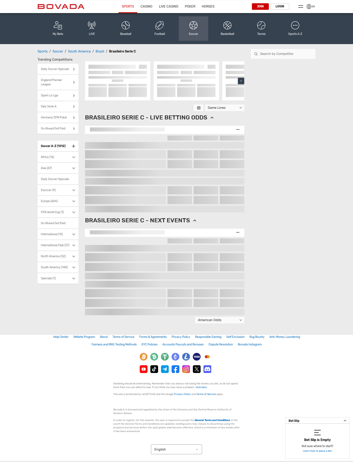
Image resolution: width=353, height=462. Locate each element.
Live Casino (168, 6)
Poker (190, 6)
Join (260, 6)
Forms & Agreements (153, 337)
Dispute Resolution (221, 344)
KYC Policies (150, 344)
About (104, 337)
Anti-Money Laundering (284, 337)
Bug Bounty (257, 337)
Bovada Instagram (250, 344)
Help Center (60, 337)
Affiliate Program (84, 337)
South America (79, 51)
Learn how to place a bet (317, 451)
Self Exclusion (235, 337)
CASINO (146, 6)
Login (280, 6)
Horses (208, 6)
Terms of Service (123, 337)
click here (201, 387)
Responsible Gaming (208, 337)
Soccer (58, 51)
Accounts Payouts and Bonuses (183, 344)
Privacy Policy (181, 337)
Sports (128, 6)
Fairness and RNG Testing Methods (114, 344)
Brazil (100, 51)
